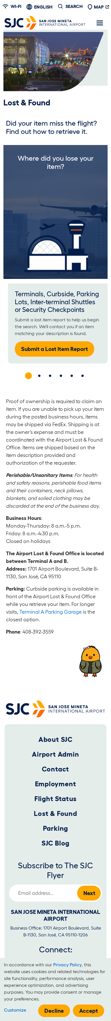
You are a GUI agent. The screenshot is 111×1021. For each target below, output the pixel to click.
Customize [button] (15, 1009)
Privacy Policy (67, 964)
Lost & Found (55, 813)
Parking (55, 828)
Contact (55, 769)
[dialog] (55, 989)
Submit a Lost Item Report (54, 349)
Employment (55, 784)
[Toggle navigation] (99, 23)
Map (99, 6)
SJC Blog (55, 843)
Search (74, 6)
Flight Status (55, 798)
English (43, 6)
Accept (88, 1011)
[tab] (28, 375)
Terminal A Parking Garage (50, 612)
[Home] (45, 23)
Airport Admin (55, 754)
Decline (54, 1011)
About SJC (55, 739)
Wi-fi (16, 6)
